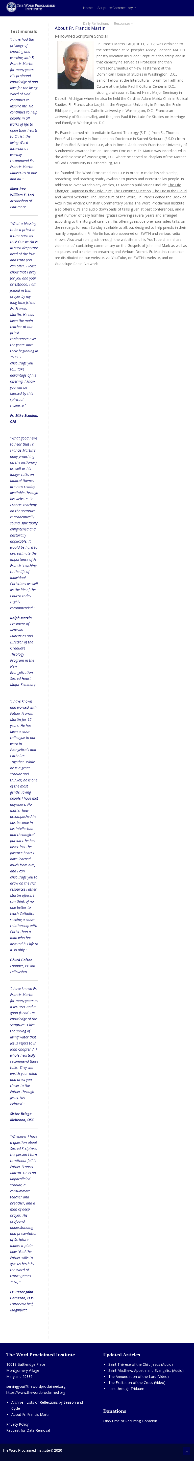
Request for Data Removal (28, 1430)
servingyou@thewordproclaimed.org (35, 1386)
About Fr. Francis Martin (31, 1414)
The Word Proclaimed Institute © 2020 (32, 1450)
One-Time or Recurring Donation (130, 1421)
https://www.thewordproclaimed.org (35, 1392)
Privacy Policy (17, 1424)
